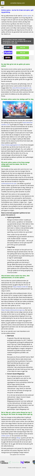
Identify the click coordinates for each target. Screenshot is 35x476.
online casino (27, 16)
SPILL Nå (22, 47)
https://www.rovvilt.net (20, 287)
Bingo (18, 438)
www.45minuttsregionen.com (21, 88)
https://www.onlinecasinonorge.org (12, 310)
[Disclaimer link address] (14, 463)
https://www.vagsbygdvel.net (10, 145)
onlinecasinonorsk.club (8, 183)
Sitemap (24, 467)
